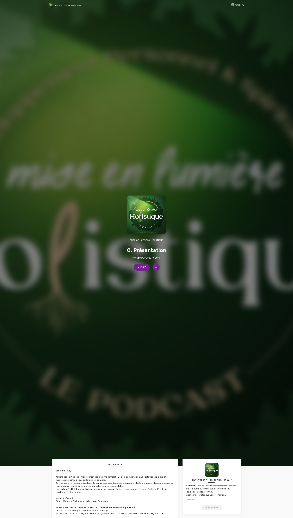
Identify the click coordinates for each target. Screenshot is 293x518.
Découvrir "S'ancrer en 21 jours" (74, 513)
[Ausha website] (237, 5)
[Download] (156, 267)
